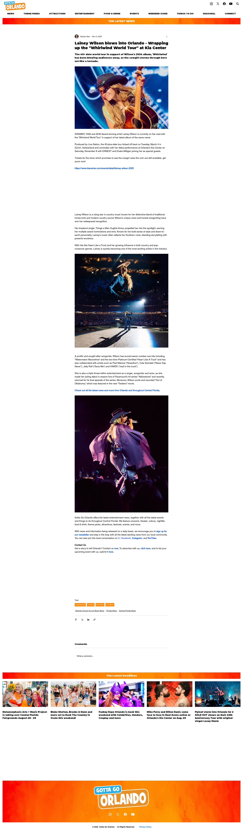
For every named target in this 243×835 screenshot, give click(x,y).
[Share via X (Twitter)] (82, 619)
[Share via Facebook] (76, 619)
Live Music (110, 605)
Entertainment (80, 605)
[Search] (237, 3)
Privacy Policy (145, 827)
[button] (31, 14)
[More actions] (166, 36)
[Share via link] (94, 619)
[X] (218, 4)
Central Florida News (127, 611)
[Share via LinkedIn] (88, 619)
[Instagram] (211, 4)
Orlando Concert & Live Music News (89, 611)
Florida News (111, 611)
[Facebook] (224, 4)
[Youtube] (231, 4)
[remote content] (121, 191)
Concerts (91, 605)
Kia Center (100, 605)
